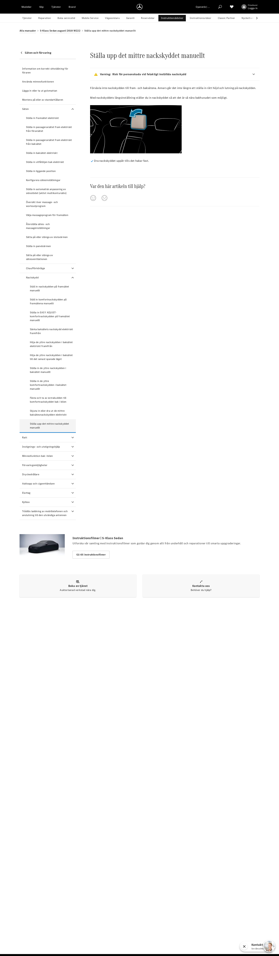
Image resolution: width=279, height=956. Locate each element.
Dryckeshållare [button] (30, 474)
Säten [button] (25, 109)
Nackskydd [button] (32, 277)
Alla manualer (28, 30)
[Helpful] (93, 198)
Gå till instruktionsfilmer (91, 554)
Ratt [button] (24, 437)
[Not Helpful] (104, 198)
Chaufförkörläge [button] (35, 268)
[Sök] (220, 6)
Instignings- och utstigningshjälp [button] (41, 446)
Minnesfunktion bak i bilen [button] (37, 456)
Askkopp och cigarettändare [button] (38, 483)
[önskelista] (231, 6)
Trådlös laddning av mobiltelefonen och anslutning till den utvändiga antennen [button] (45, 513)
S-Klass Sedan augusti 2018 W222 (60, 30)
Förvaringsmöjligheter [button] (34, 465)
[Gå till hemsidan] (139, 7)
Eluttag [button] (26, 492)
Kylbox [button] (26, 502)
